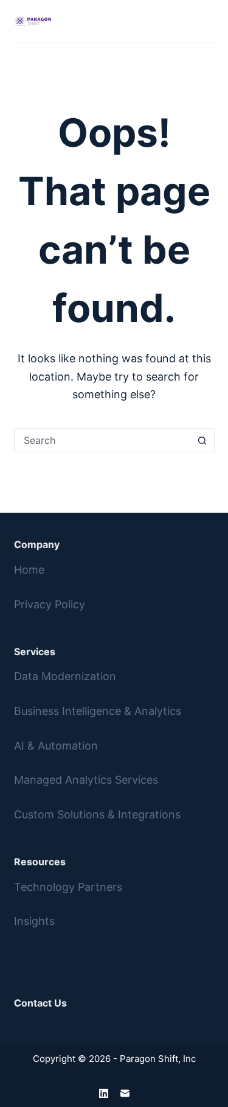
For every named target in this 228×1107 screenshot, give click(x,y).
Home (29, 569)
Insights (34, 921)
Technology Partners (68, 886)
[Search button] (202, 440)
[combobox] (103, 440)
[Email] (125, 1093)
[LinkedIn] (103, 1093)
